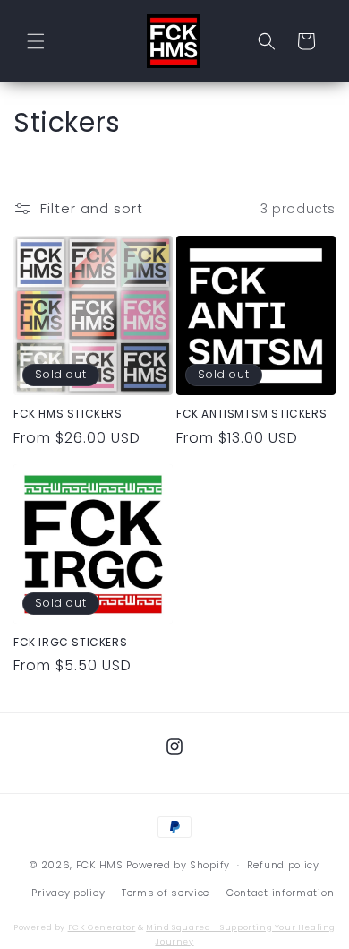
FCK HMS (99, 865)
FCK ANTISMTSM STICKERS (251, 414)
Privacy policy (68, 892)
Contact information (280, 892)
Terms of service (165, 892)
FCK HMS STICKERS (68, 414)
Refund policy (283, 865)
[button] (35, 41)
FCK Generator (102, 927)
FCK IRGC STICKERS (70, 642)
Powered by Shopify (178, 865)
